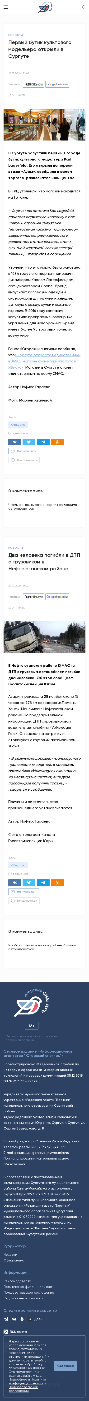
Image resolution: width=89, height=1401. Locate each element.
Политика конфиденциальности (29, 1287)
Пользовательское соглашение (29, 1292)
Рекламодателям (17, 1281)
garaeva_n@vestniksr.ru (50, 1153)
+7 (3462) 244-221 (51, 1147)
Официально (14, 1260)
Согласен (65, 1366)
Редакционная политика (23, 1298)
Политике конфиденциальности (27, 1381)
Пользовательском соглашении (23, 1389)
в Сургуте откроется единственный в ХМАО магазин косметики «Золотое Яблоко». (44, 361)
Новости (10, 1254)
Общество (18, 424)
